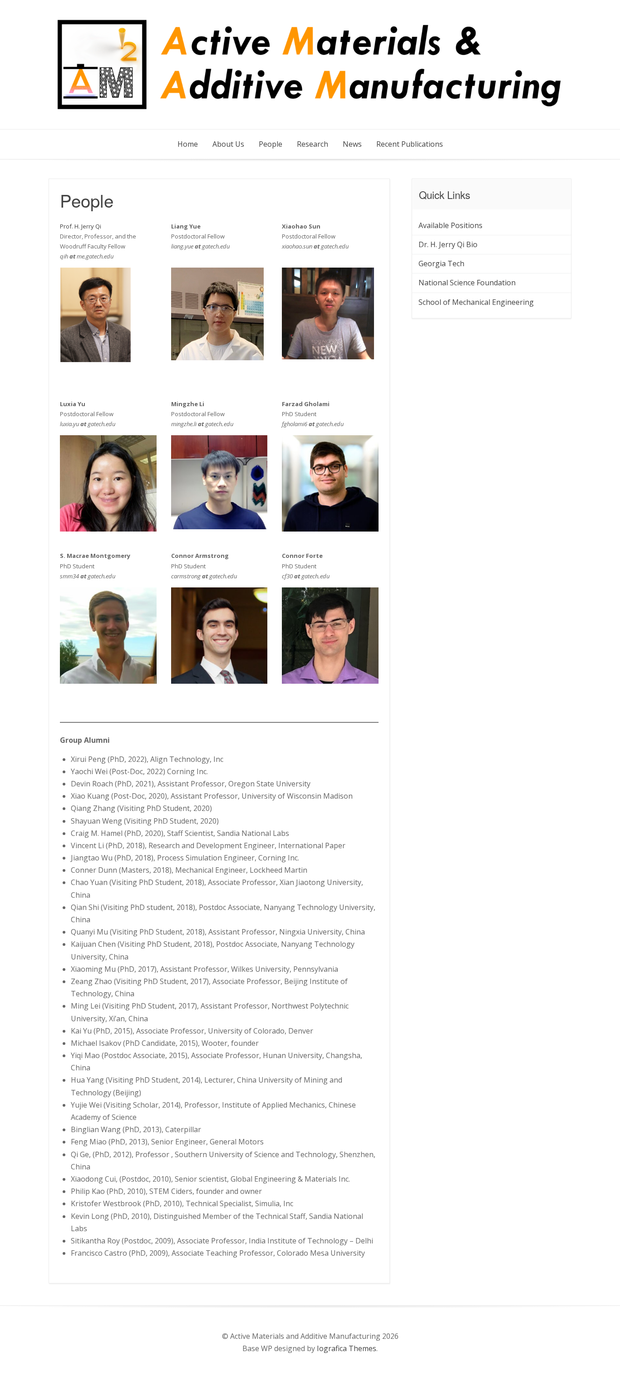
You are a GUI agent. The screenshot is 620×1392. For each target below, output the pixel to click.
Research (312, 144)
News (352, 144)
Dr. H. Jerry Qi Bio (447, 244)
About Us (228, 144)
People (270, 144)
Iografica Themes (346, 1348)
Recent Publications (409, 144)
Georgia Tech (441, 263)
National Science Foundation (467, 283)
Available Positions (450, 225)
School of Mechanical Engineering (476, 302)
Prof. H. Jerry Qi (80, 226)
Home (187, 144)
